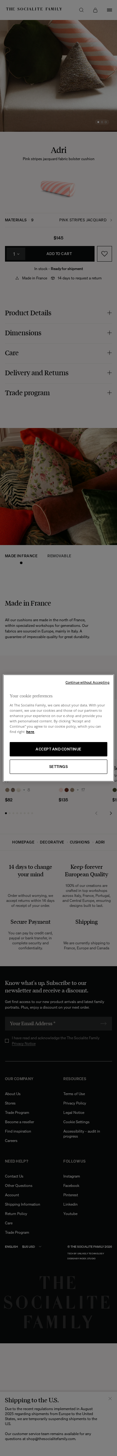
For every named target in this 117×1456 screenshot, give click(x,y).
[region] (58, 728)
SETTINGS (58, 766)
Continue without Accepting (88, 682)
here (30, 731)
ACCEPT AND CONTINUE (58, 749)
